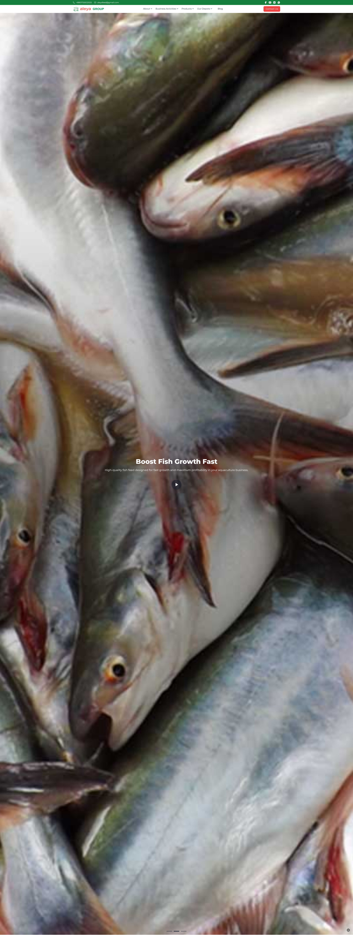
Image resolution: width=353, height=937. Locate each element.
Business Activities (168, 9)
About (148, 9)
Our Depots (205, 9)
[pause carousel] (348, 930)
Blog (220, 8)
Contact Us (272, 9)
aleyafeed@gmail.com (108, 2)
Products (189, 9)
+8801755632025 (84, 2)
